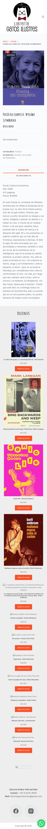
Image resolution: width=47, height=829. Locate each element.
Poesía (18, 152)
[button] (41, 823)
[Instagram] (30, 811)
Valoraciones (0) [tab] (23, 176)
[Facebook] (15, 811)
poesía (17, 155)
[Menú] (43, 17)
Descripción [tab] (23, 170)
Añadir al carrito (23, 369)
